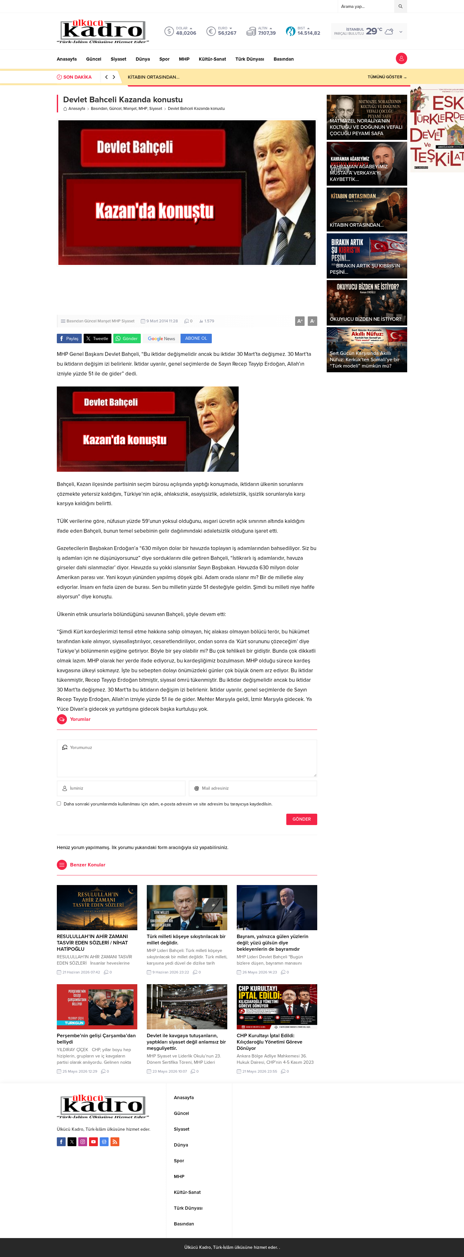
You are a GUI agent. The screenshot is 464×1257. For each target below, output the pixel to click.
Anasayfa (76, 108)
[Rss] (114, 1141)
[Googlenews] (104, 1141)
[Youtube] (93, 1141)
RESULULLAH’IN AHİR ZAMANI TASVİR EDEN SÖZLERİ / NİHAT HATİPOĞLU (92, 942)
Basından (99, 108)
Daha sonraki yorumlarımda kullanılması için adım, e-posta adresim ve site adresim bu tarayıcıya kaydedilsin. (168, 804)
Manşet (130, 108)
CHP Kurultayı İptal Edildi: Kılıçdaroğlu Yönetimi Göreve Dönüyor (269, 1042)
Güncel (115, 108)
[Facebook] (61, 1141)
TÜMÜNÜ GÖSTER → (387, 77)
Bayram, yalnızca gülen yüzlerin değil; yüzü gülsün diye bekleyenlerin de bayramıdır (272, 942)
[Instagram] (82, 1141)
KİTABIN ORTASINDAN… (154, 77)
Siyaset (155, 108)
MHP (143, 108)
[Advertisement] (187, 290)
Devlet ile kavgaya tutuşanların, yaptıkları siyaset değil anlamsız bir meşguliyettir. (186, 1042)
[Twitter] (72, 1141)
